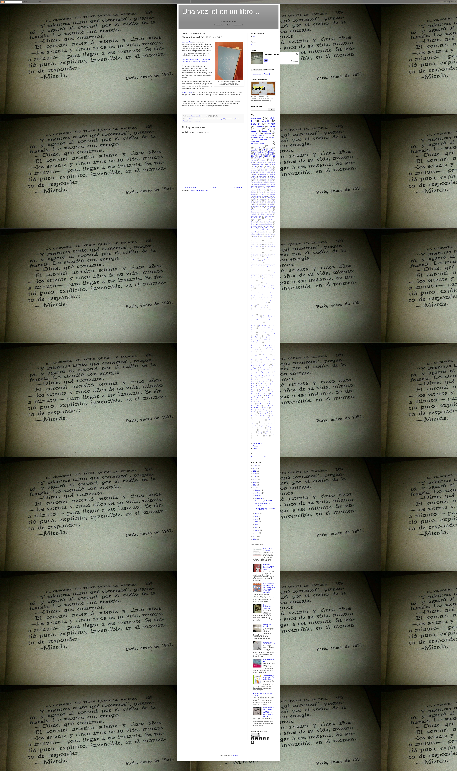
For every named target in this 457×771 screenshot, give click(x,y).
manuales (269, 168)
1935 (257, 246)
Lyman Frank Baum (257, 358)
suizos (267, 435)
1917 (254, 244)
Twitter (255, 448)
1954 (266, 170)
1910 (268, 242)
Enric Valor (256, 290)
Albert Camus (258, 208)
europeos (207, 119)
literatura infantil (267, 154)
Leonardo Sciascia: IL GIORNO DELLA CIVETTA (265, 509)
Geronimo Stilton (267, 310)
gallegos (270, 425)
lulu (254, 36)
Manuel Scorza (260, 360)
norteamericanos (257, 146)
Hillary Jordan (255, 316)
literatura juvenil (259, 152)
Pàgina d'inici (257, 443)
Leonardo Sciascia (256, 226)
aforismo (272, 415)
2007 (273, 172)
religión (267, 432)
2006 (267, 164)
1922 (265, 244)
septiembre (259, 498)
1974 (273, 250)
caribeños (270, 420)
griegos (253, 234)
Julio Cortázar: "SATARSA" (267, 549)
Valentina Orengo (262, 410)
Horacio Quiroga (267, 316)
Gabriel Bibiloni (263, 304)
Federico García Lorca (257, 296)
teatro (261, 236)
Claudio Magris (262, 286)
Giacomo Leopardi (256, 312)
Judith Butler (269, 346)
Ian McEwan (268, 318)
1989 (260, 204)
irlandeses (272, 174)
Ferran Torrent (268, 216)
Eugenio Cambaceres (267, 294)
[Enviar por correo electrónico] (207, 116)
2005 (263, 150)
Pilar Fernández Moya (267, 386)
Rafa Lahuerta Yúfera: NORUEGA (269, 643)
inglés (268, 129)
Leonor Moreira (266, 350)
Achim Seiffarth (268, 256)
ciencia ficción (262, 194)
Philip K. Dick (254, 386)
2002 (263, 172)
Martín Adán (264, 368)
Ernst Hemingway (268, 292)
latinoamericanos (257, 135)
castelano (253, 422)
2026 (255, 465)
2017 (271, 180)
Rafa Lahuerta (255, 388)
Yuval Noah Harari (263, 415)
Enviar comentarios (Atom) (199, 191)
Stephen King (262, 402)
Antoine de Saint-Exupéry (259, 268)
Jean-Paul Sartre (263, 326)
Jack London (269, 322)
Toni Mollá (265, 408)
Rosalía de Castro (263, 393)
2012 (273, 164)
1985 (260, 252)
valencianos (198, 121)
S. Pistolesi (269, 396)
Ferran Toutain (271, 296)
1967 (271, 200)
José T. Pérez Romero (267, 340)
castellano (255, 142)
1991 (252, 254)
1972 (252, 202)
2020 (257, 206)
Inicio (214, 187)
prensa (253, 432)
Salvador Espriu (256, 398)
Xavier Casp (264, 413)
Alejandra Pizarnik (258, 262)
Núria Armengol (257, 378)
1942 (260, 170)
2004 (268, 172)
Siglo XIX (256, 154)
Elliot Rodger (271, 288)
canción (262, 232)
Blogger (235, 755)
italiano (264, 131)
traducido (256, 124)
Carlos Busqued (267, 210)
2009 (267, 156)
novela (271, 124)
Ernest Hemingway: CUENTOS (267, 606)
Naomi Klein (263, 374)
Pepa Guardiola (264, 382)
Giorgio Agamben (256, 218)
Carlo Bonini (254, 284)
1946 (265, 248)
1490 (252, 238)
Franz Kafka (254, 300)
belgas (253, 420)
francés (255, 164)
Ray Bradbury (263, 390)
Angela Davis (269, 266)
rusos (255, 236)
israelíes (261, 428)
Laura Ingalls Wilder (267, 348)
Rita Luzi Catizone (264, 392)
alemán (253, 168)
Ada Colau (254, 258)
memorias (253, 430)
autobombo (262, 174)
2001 (273, 254)
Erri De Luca (254, 294)
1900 (257, 242)
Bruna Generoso (268, 282)
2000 (257, 172)
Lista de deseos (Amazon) (261, 74)
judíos (260, 234)
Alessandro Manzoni (264, 264)
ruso (273, 234)
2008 (271, 160)
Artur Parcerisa (255, 276)
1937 (263, 246)
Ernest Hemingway (256, 292)
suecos (261, 435)
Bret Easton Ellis (256, 282)
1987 (271, 170)
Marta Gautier (263, 366)
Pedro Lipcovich (264, 380)
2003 (265, 180)
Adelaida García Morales (266, 258)
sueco (254, 435)
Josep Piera (254, 338)
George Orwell (260, 308)
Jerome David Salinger (265, 328)
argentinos (258, 148)
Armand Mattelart (268, 274)
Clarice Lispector (270, 182)
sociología (272, 433)
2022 (260, 256)
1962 (254, 200)
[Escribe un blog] (210, 116)
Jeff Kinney (260, 222)
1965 (265, 200)
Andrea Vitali (259, 266)
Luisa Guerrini (269, 356)
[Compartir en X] (212, 116)
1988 (271, 252)
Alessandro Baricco (257, 182)
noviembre (258, 493)
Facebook (256, 446)
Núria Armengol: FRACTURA (264, 501)
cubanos (261, 423)
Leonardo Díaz (255, 350)
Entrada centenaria (267, 290)
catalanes (272, 150)
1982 (273, 178)
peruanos (254, 170)
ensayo (272, 137)
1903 (263, 242)
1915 (265, 196)
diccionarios (269, 423)
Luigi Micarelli (266, 354)
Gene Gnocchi (271, 306)
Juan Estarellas (258, 344)
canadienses (261, 420)
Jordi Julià (272, 334)
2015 (254, 256)
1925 (271, 196)
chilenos (253, 423)
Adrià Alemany (255, 260)
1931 (271, 244)
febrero (257, 530)
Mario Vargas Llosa (264, 364)
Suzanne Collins (256, 405)
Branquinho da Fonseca (265, 280)
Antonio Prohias (262, 270)
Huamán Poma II (256, 318)
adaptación (257, 158)
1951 (257, 198)
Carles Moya (255, 210)
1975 (263, 202)
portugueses (257, 196)
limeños (270, 428)
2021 (263, 206)
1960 (265, 176)
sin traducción (230, 119)
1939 (268, 246)
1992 (271, 204)
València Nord (187, 42)
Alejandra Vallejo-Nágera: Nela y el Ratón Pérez (268, 677)
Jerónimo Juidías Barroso (258, 330)
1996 (260, 180)
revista (273, 432)
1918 (260, 244)
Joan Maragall (263, 332)
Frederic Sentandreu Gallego (259, 302)
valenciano (191, 121)
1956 (268, 198)
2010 (252, 162)
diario (260, 168)
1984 (254, 252)
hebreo (253, 428)
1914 (273, 242)
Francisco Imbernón (267, 298)
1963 (260, 200)
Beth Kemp (260, 278)
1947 (254, 176)
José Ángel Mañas (256, 342)
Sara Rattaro (268, 398)
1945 (260, 248)
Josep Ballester (268, 336)
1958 (252, 250)
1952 (263, 198)
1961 (271, 176)
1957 (273, 198)
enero (257, 533)
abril (256, 524)
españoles (201, 119)
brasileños (272, 162)
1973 (257, 202)
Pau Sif (253, 380)
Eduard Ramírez (266, 214)
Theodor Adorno (255, 408)
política (271, 430)
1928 (252, 198)
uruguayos (269, 236)
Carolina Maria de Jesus (259, 212)
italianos (267, 133)
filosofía (259, 156)
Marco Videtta (257, 362)
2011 (252, 206)
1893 (265, 240)
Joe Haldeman (262, 334)
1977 (273, 202)
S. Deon (260, 396)
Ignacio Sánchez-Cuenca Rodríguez (261, 320)
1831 (263, 238)
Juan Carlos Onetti (269, 342)
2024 (255, 471)
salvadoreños (256, 433)
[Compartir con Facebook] (214, 116)
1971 (263, 178)
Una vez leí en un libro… (221, 11)
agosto (257, 513)
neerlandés (262, 430)
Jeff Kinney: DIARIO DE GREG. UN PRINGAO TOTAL (269, 567)
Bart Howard (265, 276)
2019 (252, 156)
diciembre (258, 490)
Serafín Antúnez (256, 400)
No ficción (272, 376)
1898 (252, 242)
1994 (262, 164)
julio (256, 516)
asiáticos (263, 418)
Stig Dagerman (261, 403)
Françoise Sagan (267, 300)
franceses (269, 158)
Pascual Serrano (268, 378)
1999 (268, 254)
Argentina (269, 208)
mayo (257, 522)
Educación (271, 152)
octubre (257, 496)
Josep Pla (265, 338)
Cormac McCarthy (260, 184)
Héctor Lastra (264, 220)
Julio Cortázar (262, 188)
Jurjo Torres (254, 348)
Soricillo (253, 402)
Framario (255, 298)
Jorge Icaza (257, 336)
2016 (273, 156)
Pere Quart (270, 383)
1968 (252, 178)
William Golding (263, 412)
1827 (257, 238)
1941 (273, 246)
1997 (263, 254)
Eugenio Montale (256, 216)
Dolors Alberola (260, 288)
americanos (256, 418)
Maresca (265, 362)
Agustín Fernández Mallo (268, 260)
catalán (195, 119)
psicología (260, 432)
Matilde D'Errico (266, 370)
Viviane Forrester (267, 230)
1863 (268, 238)
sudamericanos (257, 137)
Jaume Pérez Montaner (259, 324)
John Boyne (254, 224)
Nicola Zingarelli (262, 376)
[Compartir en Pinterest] (216, 116)
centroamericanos (267, 422)
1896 (271, 240)
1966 (263, 250)
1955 (260, 176)
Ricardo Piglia (255, 228)
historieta (272, 194)
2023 (255, 474)
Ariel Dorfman (263, 272)
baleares (270, 418)
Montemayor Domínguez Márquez (261, 372)
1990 (265, 204)
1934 (252, 246)
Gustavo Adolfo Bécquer (265, 314)
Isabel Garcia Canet (257, 322)
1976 (268, 202)
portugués (263, 160)
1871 (273, 238)
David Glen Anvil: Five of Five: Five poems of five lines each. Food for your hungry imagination (269, 588)
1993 (254, 180)
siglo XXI (222, 119)
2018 (261, 166)
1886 (254, 240)
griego (270, 232)
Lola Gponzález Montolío (265, 352)
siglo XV (265, 433)
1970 (268, 250)
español (268, 148)
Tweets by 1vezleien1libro (259, 457)
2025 (255, 468)
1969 (257, 178)
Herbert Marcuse (270, 218)
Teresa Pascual (268, 405)
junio (256, 519)
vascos (273, 435)
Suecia (271, 403)
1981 (268, 178)
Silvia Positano (268, 400)
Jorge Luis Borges (267, 224)
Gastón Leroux (260, 306)
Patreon (253, 45)
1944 (254, 248)
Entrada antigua (238, 187)
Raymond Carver (261, 162)
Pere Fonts (261, 383)
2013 (254, 174)
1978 (254, 204)
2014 (190, 119)
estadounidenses (257, 144)
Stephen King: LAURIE (267, 625)
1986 (265, 252)
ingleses (254, 160)
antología (253, 232)
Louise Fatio (254, 354)
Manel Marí (262, 190)
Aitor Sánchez (271, 206)
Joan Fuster (269, 222)
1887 (260, 240)
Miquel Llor (269, 226)
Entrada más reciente (189, 187)
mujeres (212, 119)
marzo (257, 527)
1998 (252, 172)
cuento (272, 146)
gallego (263, 425)
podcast (267, 234)
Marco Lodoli (271, 360)
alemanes (269, 166)
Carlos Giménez (264, 284)
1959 (257, 250)
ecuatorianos (254, 425)
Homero (255, 220)
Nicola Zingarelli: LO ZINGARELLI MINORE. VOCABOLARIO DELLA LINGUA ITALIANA (268, 712)
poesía (218, 119)
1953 (271, 248)
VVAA (261, 192)
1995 (257, 254)
